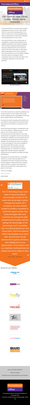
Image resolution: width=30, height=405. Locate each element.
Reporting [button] (24, 99)
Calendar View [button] (25, 100)
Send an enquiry (5, 173)
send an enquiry (15, 372)
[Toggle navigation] (26, 4)
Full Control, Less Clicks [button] (9, 93)
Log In (27, 1)
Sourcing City (15, 395)
